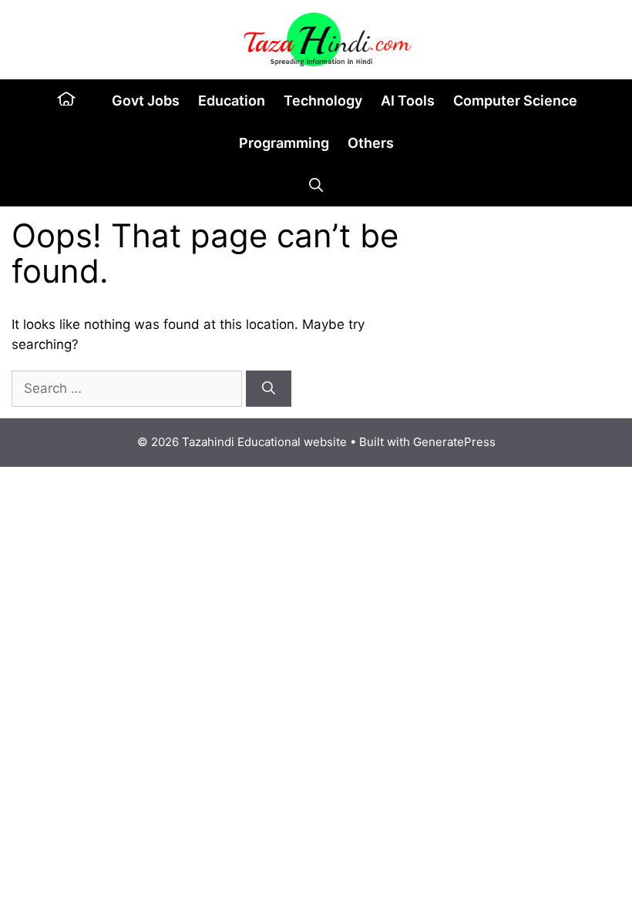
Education (231, 100)
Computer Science (515, 100)
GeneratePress (454, 441)
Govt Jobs (146, 100)
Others (371, 143)
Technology (323, 100)
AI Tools (408, 100)
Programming (284, 143)
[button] (316, 185)
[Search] (268, 389)
